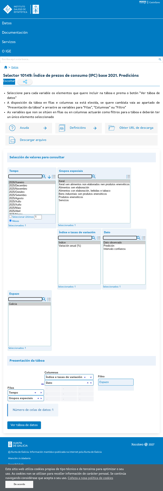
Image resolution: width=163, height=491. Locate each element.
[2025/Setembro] (32, 195)
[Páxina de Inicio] (5, 67)
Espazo (14, 293)
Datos (7, 23)
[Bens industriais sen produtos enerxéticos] (94, 194)
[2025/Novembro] (32, 188)
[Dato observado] (124, 242)
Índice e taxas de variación (77, 232)
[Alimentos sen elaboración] (94, 187)
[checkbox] (10, 216)
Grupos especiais (71, 170)
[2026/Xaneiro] (32, 182)
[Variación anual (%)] (79, 245)
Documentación (15, 32)
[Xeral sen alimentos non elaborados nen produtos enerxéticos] (94, 184)
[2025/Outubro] (32, 192)
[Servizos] (94, 200)
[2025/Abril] (32, 211)
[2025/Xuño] (32, 204)
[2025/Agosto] (32, 198)
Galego (142, 3)
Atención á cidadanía (19, 458)
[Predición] (124, 245)
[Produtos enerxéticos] (94, 197)
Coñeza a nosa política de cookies (90, 478)
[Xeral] (94, 181)
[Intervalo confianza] (124, 249)
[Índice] (79, 242)
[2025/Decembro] (32, 185)
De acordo (19, 484)
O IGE (6, 51)
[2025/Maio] (32, 208)
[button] (44, 176)
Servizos (9, 42)
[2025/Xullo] (32, 201)
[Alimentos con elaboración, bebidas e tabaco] (94, 190)
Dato (107, 232)
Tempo (13, 170)
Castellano (154, 3)
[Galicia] (30, 304)
